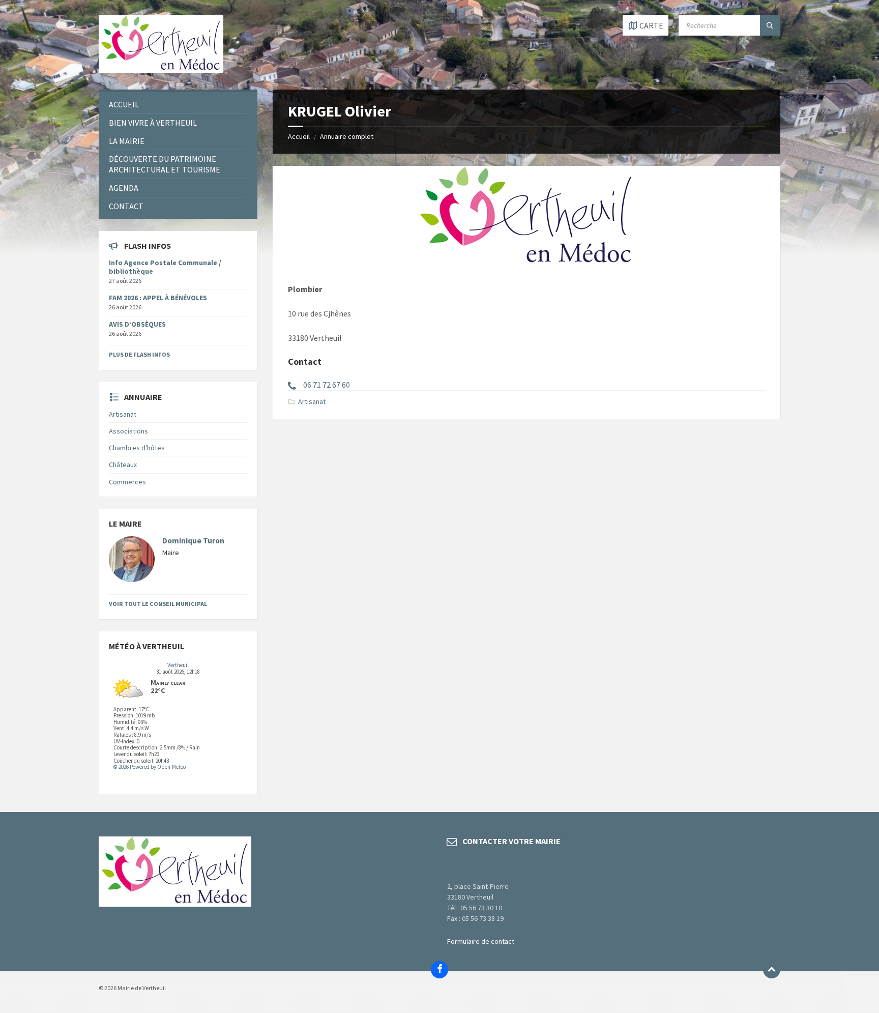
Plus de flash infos (139, 354)
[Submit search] (770, 25)
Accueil (299, 136)
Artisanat (312, 401)
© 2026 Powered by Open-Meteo (149, 766)
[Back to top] (771, 969)
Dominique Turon (193, 540)
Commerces (127, 481)
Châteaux (123, 464)
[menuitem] (178, 104)
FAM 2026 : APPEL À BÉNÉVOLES (158, 297)
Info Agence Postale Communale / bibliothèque (165, 267)
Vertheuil (178, 665)
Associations (128, 431)
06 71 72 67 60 (326, 385)
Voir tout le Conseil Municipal (158, 603)
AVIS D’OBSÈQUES (137, 324)
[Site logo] (161, 70)
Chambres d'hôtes (137, 447)
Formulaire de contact (480, 941)
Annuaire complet (346, 136)
